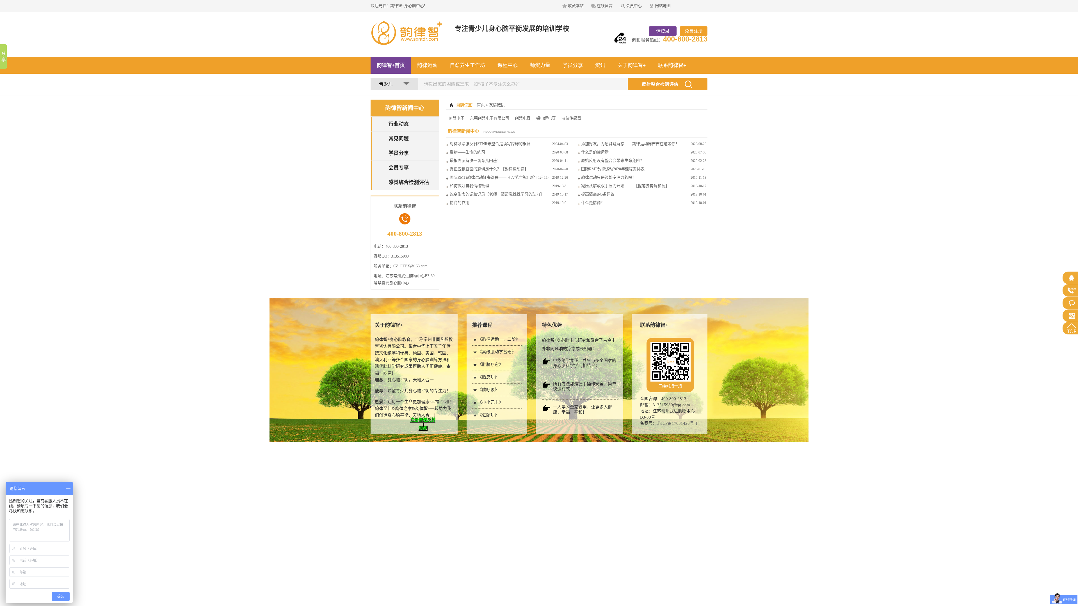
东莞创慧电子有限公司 (489, 118)
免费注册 (694, 31)
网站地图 (663, 6)
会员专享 (399, 168)
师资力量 (540, 65)
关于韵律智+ (632, 65)
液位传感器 (571, 118)
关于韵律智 (389, 325)
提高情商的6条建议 (598, 194)
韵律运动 (427, 65)
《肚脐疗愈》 (490, 364)
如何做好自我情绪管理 (469, 186)
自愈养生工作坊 (467, 65)
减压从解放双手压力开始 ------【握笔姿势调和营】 (625, 186)
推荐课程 (482, 325)
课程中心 (507, 65)
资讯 (600, 65)
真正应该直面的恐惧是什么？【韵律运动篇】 (489, 169)
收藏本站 (576, 6)
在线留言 (605, 6)
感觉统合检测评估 (409, 182)
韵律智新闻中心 (404, 108)
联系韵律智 (654, 325)
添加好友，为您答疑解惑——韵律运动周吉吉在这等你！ (630, 144)
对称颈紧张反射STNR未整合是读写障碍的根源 (490, 144)
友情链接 (497, 105)
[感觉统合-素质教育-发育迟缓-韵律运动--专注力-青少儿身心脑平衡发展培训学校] (410, 42)
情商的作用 (459, 203)
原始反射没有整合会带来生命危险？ (612, 161)
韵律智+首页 (391, 65)
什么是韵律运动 (595, 152)
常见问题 (399, 138)
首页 (481, 105)
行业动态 (399, 124)
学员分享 (573, 65)
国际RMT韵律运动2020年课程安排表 (613, 169)
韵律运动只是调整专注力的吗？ (608, 177)
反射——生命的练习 (467, 152)
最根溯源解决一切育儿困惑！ (475, 161)
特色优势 (552, 325)
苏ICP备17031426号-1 (677, 423)
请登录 (663, 31)
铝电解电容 (546, 118)
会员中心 (634, 6)
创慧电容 (523, 118)
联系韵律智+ (672, 65)
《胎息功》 (488, 377)
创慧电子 (456, 118)
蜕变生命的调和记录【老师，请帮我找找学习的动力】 (497, 194)
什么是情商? (591, 203)
